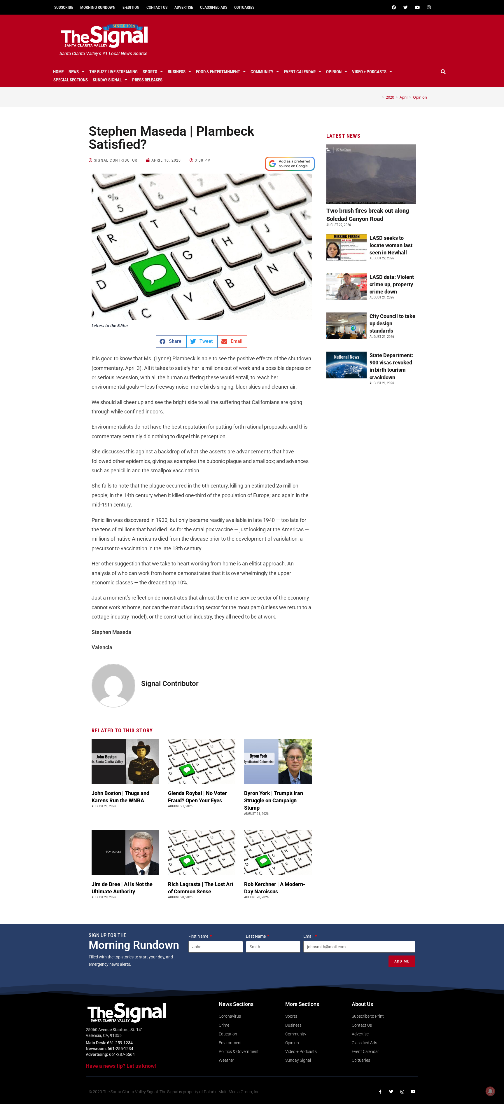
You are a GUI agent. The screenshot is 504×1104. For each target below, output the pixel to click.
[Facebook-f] (380, 1092)
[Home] (378, 97)
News (74, 71)
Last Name (256, 936)
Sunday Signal (107, 80)
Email (308, 936)
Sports (150, 71)
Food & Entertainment (218, 71)
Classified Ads (213, 7)
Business (177, 71)
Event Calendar (300, 71)
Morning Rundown (98, 7)
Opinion (334, 71)
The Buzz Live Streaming (113, 71)
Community (262, 71)
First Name (198, 936)
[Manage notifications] (490, 1091)
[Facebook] (393, 7)
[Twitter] (405, 7)
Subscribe (63, 7)
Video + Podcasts (369, 71)
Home (58, 71)
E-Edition (131, 7)
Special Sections (70, 80)
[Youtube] (417, 7)
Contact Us (156, 7)
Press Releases (147, 80)
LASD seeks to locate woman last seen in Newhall (391, 245)
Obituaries (244, 7)
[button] (443, 72)
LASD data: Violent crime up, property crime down (392, 284)
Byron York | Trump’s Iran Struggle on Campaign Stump (273, 800)
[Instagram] (428, 7)
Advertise (183, 7)
